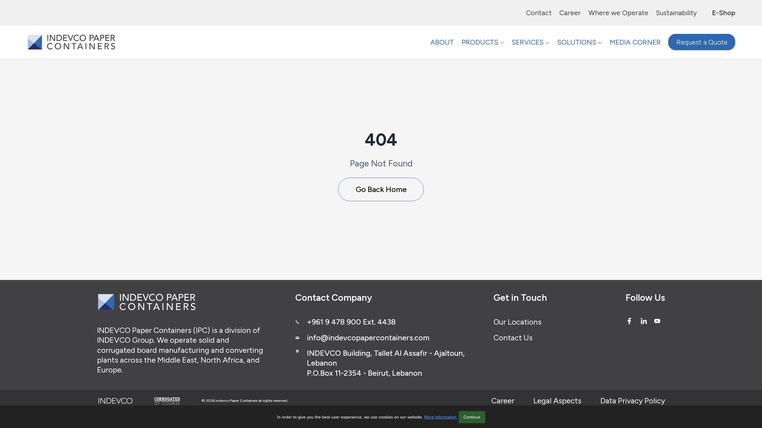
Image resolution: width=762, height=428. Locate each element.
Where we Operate (618, 13)
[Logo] (71, 42)
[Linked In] (644, 321)
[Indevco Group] (115, 401)
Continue (471, 417)
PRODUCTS (480, 42)
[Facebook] (629, 321)
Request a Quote (701, 42)
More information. (440, 417)
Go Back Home (381, 189)
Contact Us (513, 337)
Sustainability (676, 13)
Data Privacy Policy (632, 400)
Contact (539, 13)
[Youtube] (657, 321)
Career (570, 13)
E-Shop (723, 13)
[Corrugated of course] (167, 401)
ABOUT (442, 42)
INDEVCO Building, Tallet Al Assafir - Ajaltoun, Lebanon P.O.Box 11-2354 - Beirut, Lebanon (386, 363)
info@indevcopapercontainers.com (368, 337)
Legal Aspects (557, 400)
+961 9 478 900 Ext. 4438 (351, 321)
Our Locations (517, 321)
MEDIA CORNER (635, 42)
